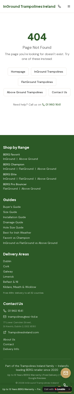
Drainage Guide (13, 222)
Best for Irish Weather (17, 232)
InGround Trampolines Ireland (29, 6)
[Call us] (66, 386)
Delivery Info (11, 349)
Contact (8, 344)
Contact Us (59, 92)
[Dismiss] (69, 389)
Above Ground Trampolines (25, 92)
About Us (9, 339)
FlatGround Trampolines (37, 82)
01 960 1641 (53, 104)
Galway (8, 271)
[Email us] (66, 373)
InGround (9, 159)
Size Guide (10, 212)
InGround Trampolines (48, 71)
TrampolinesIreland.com (23, 332)
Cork (6, 266)
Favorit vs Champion (16, 238)
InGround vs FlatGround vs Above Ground (30, 243)
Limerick (8, 276)
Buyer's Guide (12, 207)
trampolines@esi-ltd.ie (23, 316)
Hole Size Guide (13, 227)
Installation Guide (14, 217)
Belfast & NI (10, 282)
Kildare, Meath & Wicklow (19, 287)
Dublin (7, 261)
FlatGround (26, 169)
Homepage (18, 71)
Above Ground (28, 159)
